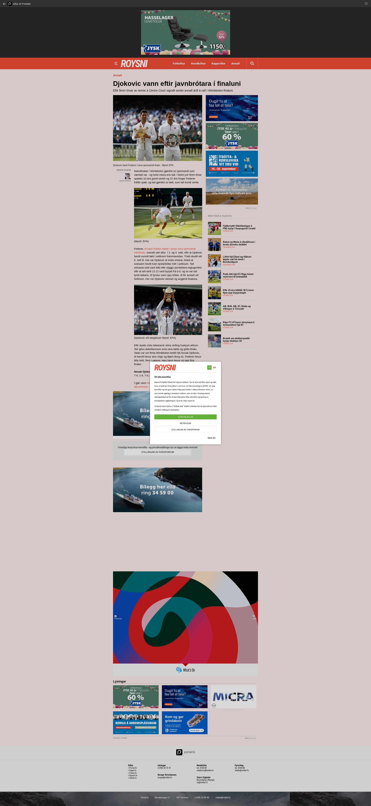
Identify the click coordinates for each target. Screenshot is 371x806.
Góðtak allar (185, 417)
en (214, 367)
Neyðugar (185, 423)
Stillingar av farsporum (185, 429)
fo (209, 367)
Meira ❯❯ (211, 438)
